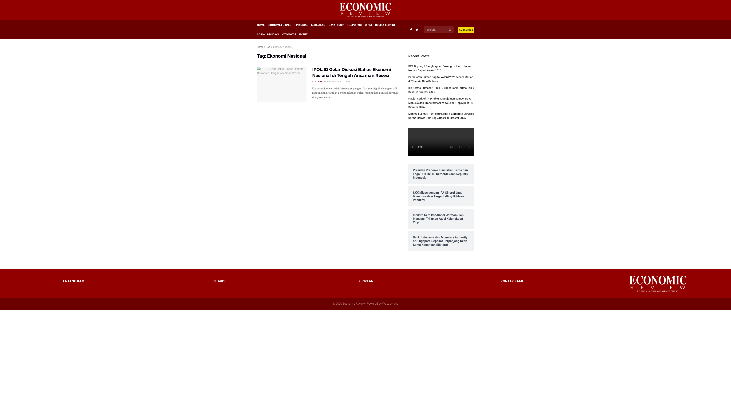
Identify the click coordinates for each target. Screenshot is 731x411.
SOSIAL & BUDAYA (268, 34)
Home (260, 47)
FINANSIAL (301, 24)
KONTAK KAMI (512, 281)
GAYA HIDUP (336, 24)
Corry (318, 81)
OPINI (368, 24)
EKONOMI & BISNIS (279, 24)
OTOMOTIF (289, 34)
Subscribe (466, 29)
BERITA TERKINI (385, 24)
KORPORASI (354, 24)
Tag (268, 47)
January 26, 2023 (335, 81)
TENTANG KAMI (73, 281)
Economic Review (354, 303)
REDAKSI (219, 281)
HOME (261, 24)
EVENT (303, 34)
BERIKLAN (365, 281)
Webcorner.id (390, 303)
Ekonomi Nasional (282, 47)
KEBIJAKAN (318, 24)
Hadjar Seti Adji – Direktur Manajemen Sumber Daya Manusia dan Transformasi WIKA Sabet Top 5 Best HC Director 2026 (440, 103)
